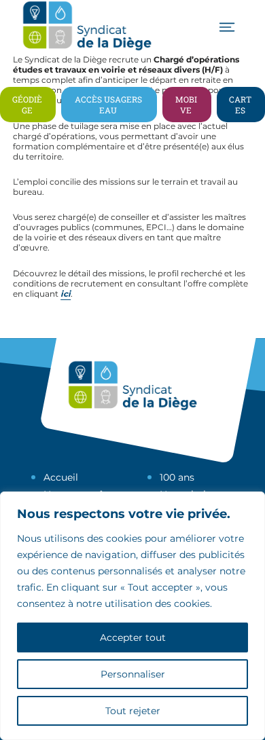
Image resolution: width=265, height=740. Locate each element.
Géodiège (27, 104)
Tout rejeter (132, 711)
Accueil (60, 477)
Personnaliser (133, 674)
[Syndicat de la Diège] (87, 49)
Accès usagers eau (108, 104)
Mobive (186, 104)
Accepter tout (133, 637)
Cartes (240, 104)
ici (65, 294)
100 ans (177, 477)
